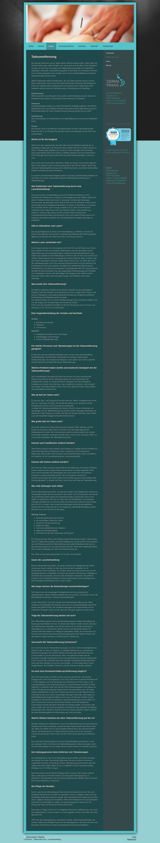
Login (134, 837)
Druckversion (31, 837)
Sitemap (41, 837)
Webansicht (131, 839)
